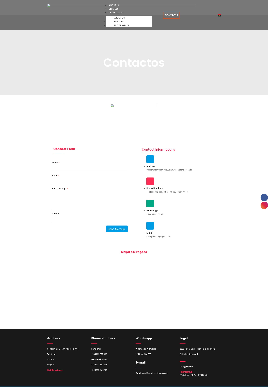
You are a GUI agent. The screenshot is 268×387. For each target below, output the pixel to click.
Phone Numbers (154, 188)
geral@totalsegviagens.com (155, 373)
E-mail (149, 233)
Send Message (116, 228)
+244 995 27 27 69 (99, 370)
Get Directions (55, 370)
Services (119, 21)
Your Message (60, 188)
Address (150, 166)
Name (55, 162)
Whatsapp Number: (146, 348)
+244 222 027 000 (99, 354)
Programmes (116, 12)
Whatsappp (152, 210)
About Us (119, 17)
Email (55, 175)
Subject (55, 213)
